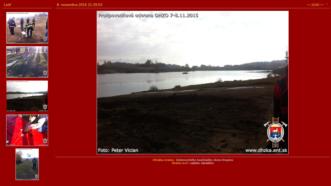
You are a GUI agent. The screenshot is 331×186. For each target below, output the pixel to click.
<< (309, 5)
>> (322, 5)
